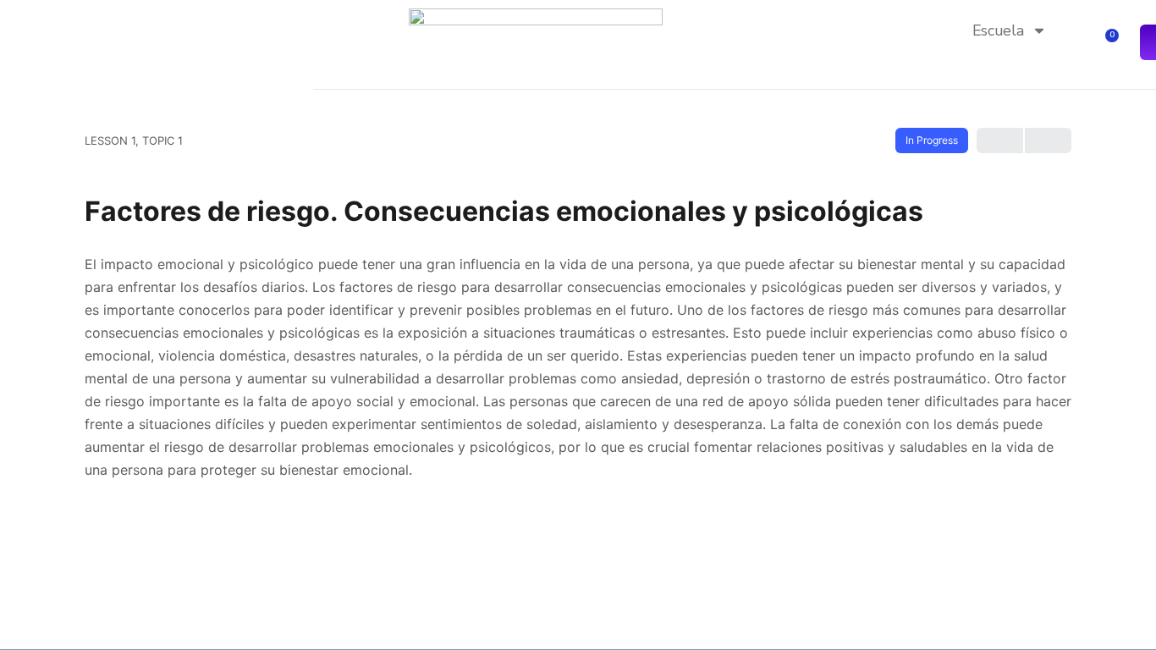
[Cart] (1107, 43)
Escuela (998, 30)
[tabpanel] (578, 367)
